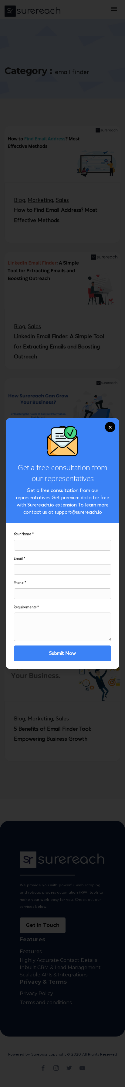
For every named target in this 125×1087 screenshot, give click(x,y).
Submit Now (62, 653)
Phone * (20, 583)
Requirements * (26, 607)
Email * (19, 558)
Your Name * (24, 534)
